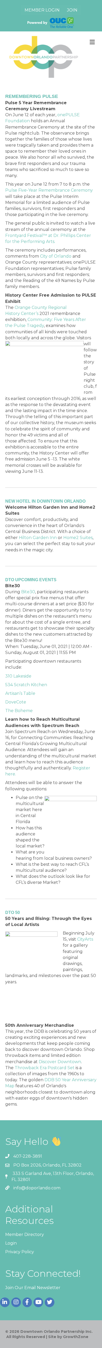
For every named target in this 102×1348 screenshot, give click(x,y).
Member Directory (24, 1234)
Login (11, 1243)
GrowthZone (75, 1336)
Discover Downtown (60, 1061)
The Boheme (19, 710)
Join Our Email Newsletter (32, 1287)
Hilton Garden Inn (38, 537)
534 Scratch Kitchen (26, 684)
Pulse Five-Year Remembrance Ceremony (49, 190)
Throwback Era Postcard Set (45, 1067)
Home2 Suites (78, 537)
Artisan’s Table (20, 693)
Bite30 (28, 591)
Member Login (42, 10)
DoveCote (15, 702)
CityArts (85, 939)
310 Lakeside (18, 676)
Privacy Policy (19, 1251)
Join (72, 10)
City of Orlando (55, 256)
